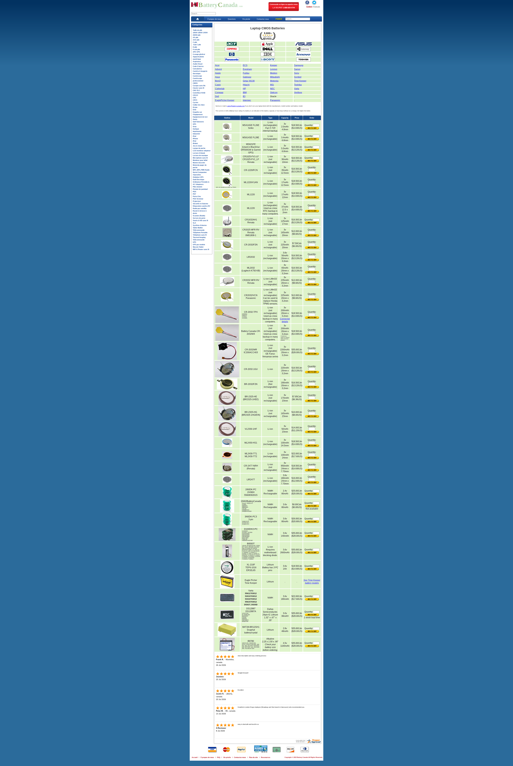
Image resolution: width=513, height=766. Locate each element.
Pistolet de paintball (200, 189)
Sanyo (297, 69)
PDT (194, 194)
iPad (194, 136)
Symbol (297, 77)
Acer (217, 65)
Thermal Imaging (199, 237)
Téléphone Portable (200, 233)
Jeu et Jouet (197, 146)
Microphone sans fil (200, 158)
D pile (195, 47)
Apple (218, 73)
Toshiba (298, 85)
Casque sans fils (199, 86)
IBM (245, 92)
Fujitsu (246, 73)
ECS (245, 65)
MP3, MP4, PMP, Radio (201, 170)
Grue (195, 127)
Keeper (273, 65)
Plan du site (253, 757)
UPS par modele (199, 245)
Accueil (194, 757)
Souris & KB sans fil (200, 220)
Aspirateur (197, 61)
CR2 (194, 98)
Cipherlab (219, 89)
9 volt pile (196, 49)
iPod (194, 141)
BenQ (218, 81)
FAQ (218, 757)
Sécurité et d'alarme (200, 204)
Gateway (247, 77)
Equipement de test (200, 117)
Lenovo (273, 69)
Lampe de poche (199, 148)
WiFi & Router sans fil (201, 249)
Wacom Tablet (198, 247)
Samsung (298, 65)
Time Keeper (300, 81)
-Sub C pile (197, 45)
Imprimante (197, 131)
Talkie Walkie (198, 228)
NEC (272, 89)
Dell (217, 96)
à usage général (199, 54)
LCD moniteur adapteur (202, 151)
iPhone (195, 139)
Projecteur (197, 201)
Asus (217, 77)
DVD (194, 110)
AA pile (195, 37)
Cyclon (195, 102)
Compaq (219, 92)
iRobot (195, 143)
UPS (194, 242)
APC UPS (196, 52)
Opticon (273, 92)
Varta (296, 89)
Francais (316, 7)
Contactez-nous (263, 19)
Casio (218, 85)
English (309, 7)
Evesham (247, 69)
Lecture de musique (200, 155)
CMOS (195, 83)
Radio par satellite (200, 208)
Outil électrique (198, 180)
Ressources (265, 757)
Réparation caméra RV (201, 206)
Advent (218, 69)
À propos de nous (214, 19)
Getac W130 (249, 81)
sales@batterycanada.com (236, 106)
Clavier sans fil (198, 88)
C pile (195, 42)
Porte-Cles (197, 196)
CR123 (195, 95)
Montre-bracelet (199, 163)
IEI (244, 96)
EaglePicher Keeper (224, 100)
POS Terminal (198, 199)
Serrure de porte (199, 218)
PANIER (279, 19)
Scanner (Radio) (199, 216)
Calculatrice (197, 69)
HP (244, 89)
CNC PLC (196, 90)
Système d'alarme (200, 225)
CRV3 (195, 100)
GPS (194, 124)
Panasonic (275, 100)
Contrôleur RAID (199, 93)
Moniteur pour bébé (200, 160)
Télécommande (199, 230)
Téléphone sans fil (200, 235)
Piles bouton (197, 187)
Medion (273, 73)
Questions (232, 19)
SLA (194, 223)
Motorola (274, 81)
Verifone (298, 92)
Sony (296, 73)
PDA (194, 192)
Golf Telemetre (198, 122)
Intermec (247, 100)
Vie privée (246, 19)
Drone (195, 107)
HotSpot (196, 129)
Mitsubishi (275, 77)
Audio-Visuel (197, 64)
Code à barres (198, 66)
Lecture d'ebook (199, 153)
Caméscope (197, 76)
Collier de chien (199, 105)
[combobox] (203, 13)
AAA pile (196, 40)
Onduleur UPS (198, 177)
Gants (195, 119)
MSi (272, 85)
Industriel (196, 134)
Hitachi (246, 85)
